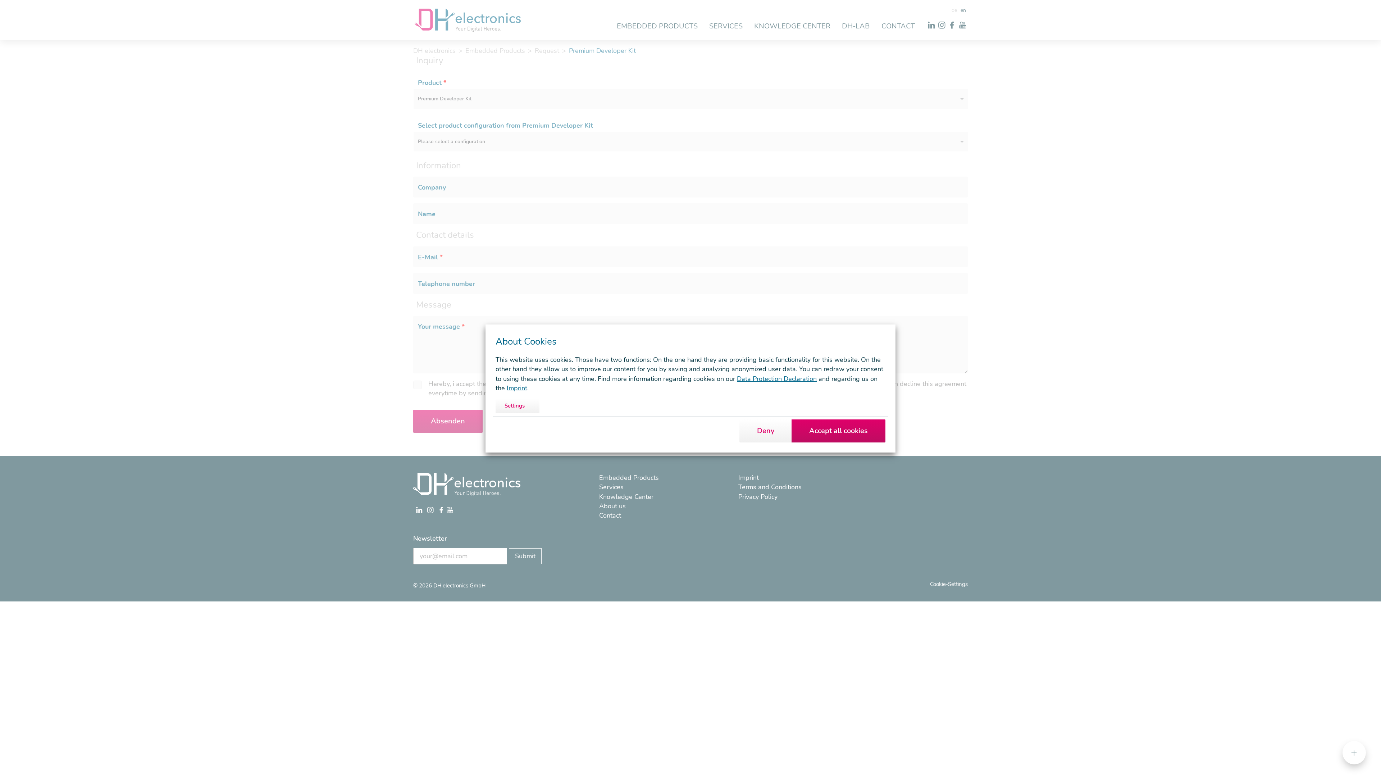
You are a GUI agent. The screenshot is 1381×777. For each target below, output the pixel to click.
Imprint (517, 388)
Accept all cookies (838, 431)
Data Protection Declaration (777, 378)
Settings (515, 405)
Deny (765, 431)
